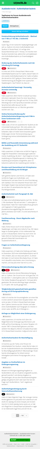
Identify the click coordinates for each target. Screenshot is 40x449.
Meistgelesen (14, 26)
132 (22, 415)
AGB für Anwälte (31, 444)
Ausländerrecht (8, 9)
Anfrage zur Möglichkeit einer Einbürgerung (19, 313)
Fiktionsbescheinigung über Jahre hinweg (18, 267)
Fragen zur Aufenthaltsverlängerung (16, 245)
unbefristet (5, 20)
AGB (22, 444)
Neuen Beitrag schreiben (20, 31)
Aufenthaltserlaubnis (26, 9)
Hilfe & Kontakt (7, 444)
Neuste (5, 26)
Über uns (17, 444)
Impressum (20, 446)
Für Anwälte (29, 446)
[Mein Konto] (37, 3)
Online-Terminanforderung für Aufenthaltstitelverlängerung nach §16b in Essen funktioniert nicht (18, 116)
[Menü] (3, 3)
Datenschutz (11, 446)
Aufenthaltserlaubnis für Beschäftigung (17, 338)
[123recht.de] (20, 3)
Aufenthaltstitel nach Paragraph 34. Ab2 (17, 194)
